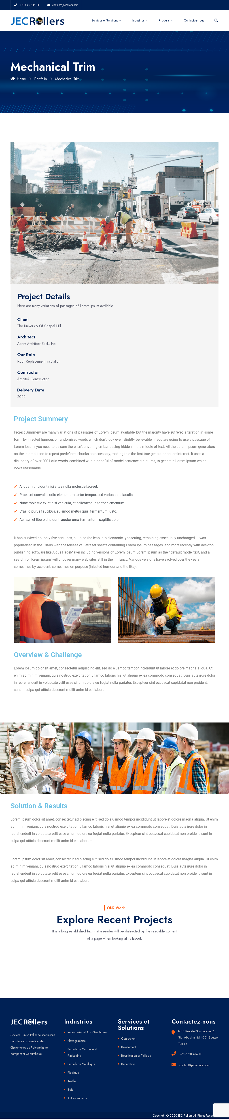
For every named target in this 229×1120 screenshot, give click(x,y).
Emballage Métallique (81, 1064)
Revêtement (128, 1047)
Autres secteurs (77, 1098)
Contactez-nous (194, 20)
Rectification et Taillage (136, 1055)
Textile (72, 1081)
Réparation (128, 1064)
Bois (70, 1089)
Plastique (73, 1072)
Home (21, 78)
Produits (164, 20)
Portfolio (40, 78)
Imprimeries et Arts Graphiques (88, 1032)
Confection (128, 1038)
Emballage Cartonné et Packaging (82, 1052)
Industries (138, 20)
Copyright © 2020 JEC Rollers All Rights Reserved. (185, 1115)
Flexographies (76, 1041)
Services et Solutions (104, 20)
